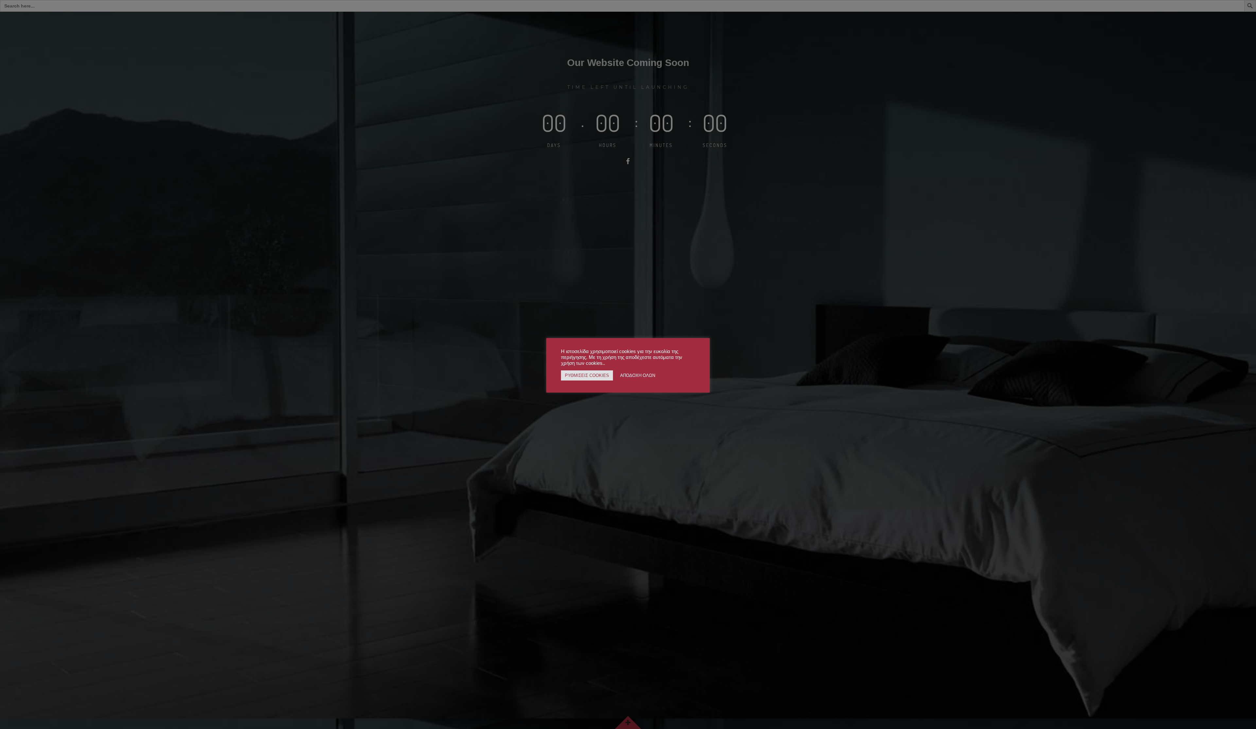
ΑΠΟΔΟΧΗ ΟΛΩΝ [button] (637, 375)
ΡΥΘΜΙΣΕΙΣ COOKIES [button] (587, 375)
